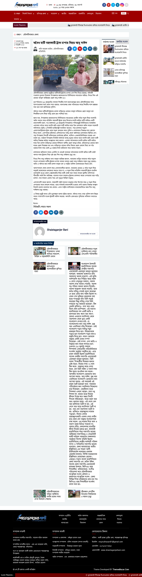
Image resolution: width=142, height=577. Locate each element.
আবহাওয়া (64, 522)
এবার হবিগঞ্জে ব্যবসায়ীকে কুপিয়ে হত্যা (121, 73)
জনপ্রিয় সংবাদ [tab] (122, 41)
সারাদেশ (54, 13)
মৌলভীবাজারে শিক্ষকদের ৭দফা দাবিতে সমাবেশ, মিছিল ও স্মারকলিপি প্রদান (47, 253)
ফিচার (119, 519)
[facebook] (104, 5)
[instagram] (113, 5)
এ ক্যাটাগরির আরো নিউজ (43, 243)
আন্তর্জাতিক (72, 13)
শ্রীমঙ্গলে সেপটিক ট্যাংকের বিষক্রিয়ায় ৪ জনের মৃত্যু (88, 494)
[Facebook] (69, 48)
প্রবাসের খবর (101, 519)
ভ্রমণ (101, 522)
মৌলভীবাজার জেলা (30, 34)
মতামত (119, 522)
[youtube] (122, 5)
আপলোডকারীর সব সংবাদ (87, 234)
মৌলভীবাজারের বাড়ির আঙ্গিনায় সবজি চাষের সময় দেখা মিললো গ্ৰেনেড (48, 495)
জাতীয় (64, 13)
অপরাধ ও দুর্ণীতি (65, 515)
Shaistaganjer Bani (57, 229)
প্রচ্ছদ (18, 13)
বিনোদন (98, 13)
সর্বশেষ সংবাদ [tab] (108, 42)
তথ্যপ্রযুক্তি (83, 519)
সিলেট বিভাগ (27, 13)
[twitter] (109, 5)
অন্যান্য (16, 19)
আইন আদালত (83, 515)
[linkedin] (118, 5)
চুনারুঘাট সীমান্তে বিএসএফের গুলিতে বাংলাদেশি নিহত (77, 25)
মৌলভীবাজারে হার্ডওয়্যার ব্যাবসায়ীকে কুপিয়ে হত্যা (48, 268)
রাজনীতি (82, 13)
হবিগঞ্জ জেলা (41, 13)
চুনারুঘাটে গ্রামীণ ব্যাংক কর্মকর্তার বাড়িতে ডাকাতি (120, 25)
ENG (123, 13)
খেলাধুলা (90, 13)
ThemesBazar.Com (121, 569)
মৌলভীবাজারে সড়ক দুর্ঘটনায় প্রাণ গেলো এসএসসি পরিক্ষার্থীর (89, 251)
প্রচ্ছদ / (19, 34)
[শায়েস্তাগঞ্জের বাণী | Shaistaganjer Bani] (26, 4)
